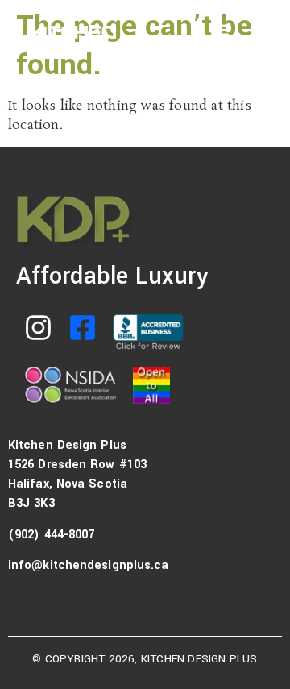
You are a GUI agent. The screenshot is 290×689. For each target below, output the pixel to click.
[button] (220, 29)
